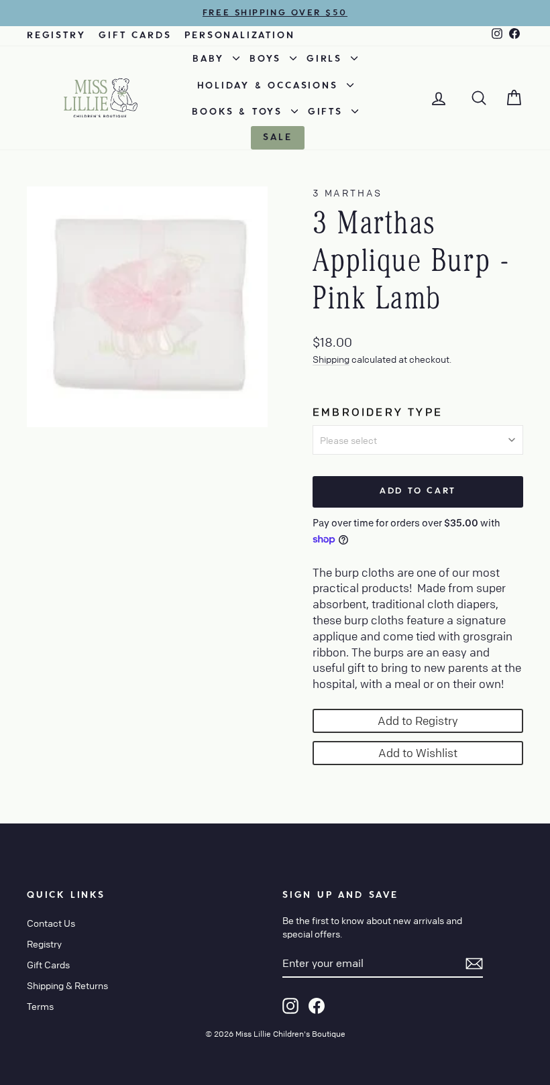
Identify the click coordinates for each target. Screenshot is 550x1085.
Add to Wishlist (417, 753)
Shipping (331, 359)
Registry (56, 35)
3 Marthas (347, 192)
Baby (210, 59)
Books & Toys (239, 112)
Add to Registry (418, 720)
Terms (40, 1006)
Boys (268, 59)
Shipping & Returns (67, 985)
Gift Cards (135, 35)
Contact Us (51, 923)
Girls (327, 59)
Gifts (328, 112)
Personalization (239, 35)
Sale (277, 137)
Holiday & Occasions (270, 86)
